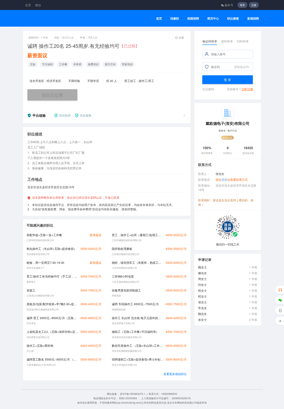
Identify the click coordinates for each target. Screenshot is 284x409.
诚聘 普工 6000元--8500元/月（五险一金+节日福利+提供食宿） (52, 318)
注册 (253, 5)
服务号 (229, 5)
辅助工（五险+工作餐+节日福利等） (135, 332)
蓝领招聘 (253, 18)
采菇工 (31, 290)
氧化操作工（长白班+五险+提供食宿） (52, 249)
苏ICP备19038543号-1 (133, 393)
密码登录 (227, 41)
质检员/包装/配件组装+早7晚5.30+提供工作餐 (52, 304)
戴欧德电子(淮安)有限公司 (227, 123)
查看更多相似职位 (175, 374)
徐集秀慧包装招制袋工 (126, 290)
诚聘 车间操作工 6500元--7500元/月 (135, 304)
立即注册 (247, 89)
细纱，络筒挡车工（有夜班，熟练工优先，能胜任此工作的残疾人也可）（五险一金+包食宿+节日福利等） (137, 262)
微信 (38, 5)
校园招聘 (193, 18)
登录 (242, 5)
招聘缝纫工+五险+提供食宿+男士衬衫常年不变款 (137, 359)
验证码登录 (210, 41)
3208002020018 (181, 398)
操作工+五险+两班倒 (40, 345)
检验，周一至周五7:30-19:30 (45, 262)
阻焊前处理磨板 (122, 249)
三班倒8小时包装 (123, 276)
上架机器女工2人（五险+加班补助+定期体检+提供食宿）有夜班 (52, 332)
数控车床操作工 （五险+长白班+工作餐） (137, 345)
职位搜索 (233, 18)
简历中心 (213, 18)
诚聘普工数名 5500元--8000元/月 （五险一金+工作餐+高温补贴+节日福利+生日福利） (52, 359)
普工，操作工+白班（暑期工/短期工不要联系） (137, 235)
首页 (28, 5)
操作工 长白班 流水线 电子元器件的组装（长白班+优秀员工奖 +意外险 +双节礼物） (137, 318)
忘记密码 (208, 89)
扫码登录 (243, 41)
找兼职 (174, 18)
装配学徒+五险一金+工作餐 (44, 235)
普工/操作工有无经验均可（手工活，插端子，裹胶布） (52, 276)
